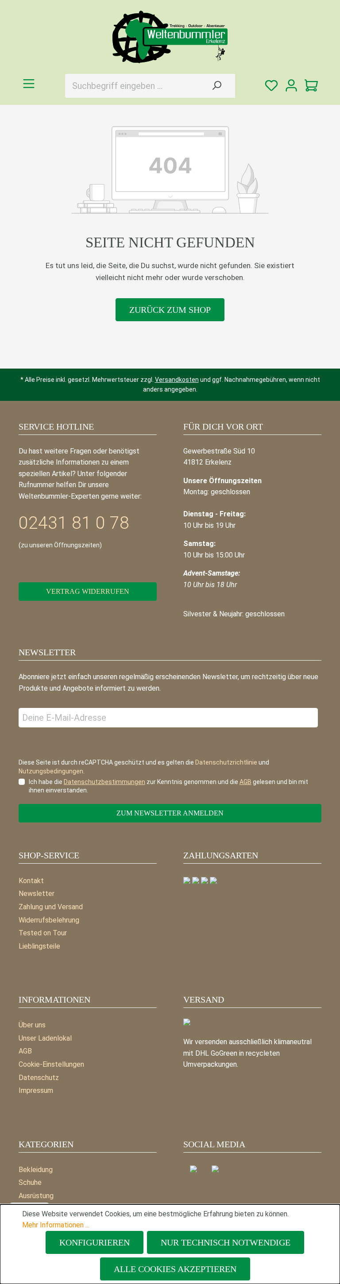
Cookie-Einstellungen (51, 1064)
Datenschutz (39, 1077)
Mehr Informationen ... (55, 1225)
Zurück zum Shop (170, 310)
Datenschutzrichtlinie (226, 762)
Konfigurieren (94, 1242)
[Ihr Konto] (291, 86)
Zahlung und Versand (51, 907)
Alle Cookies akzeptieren (175, 1269)
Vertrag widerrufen (87, 591)
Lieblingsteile (39, 946)
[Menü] (29, 84)
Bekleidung (36, 1169)
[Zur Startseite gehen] (170, 37)
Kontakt (31, 881)
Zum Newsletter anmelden (170, 813)
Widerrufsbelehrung (49, 920)
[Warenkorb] (311, 86)
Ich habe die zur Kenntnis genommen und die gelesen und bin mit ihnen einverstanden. (168, 786)
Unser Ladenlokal (45, 1038)
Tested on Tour (43, 933)
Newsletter (36, 893)
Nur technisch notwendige (225, 1242)
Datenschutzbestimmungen (104, 781)
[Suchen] (216, 86)
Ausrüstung (36, 1196)
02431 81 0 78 (74, 523)
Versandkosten (177, 379)
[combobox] (131, 86)
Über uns (32, 1025)
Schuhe (30, 1182)
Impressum (36, 1090)
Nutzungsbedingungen (51, 771)
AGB (25, 1051)
